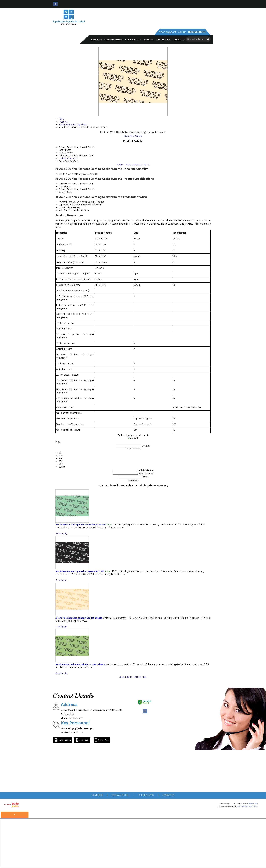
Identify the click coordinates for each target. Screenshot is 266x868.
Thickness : (91, 527)
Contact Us (179, 39)
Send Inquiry (143, 164)
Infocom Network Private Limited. (247, 806)
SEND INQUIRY (126, 677)
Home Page (96, 39)
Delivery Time (65, 207)
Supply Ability (65, 204)
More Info (149, 39)
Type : (118, 527)
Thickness (64, 183)
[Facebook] (55, 5)
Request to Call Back (127, 164)
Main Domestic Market (69, 210)
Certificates (163, 39)
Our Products (133, 39)
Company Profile (113, 39)
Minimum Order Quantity (70, 173)
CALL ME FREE (140, 677)
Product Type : (169, 618)
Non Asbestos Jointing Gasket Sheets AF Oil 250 (80, 524)
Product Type (65, 189)
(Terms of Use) (253, 803)
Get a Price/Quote (133, 136)
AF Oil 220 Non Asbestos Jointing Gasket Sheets (80, 664)
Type (61, 186)
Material (63, 192)
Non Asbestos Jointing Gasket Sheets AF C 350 (79, 571)
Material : (173, 524)
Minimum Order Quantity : (150, 524)
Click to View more (68, 158)
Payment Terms (66, 202)
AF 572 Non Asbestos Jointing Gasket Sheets (78, 618)
